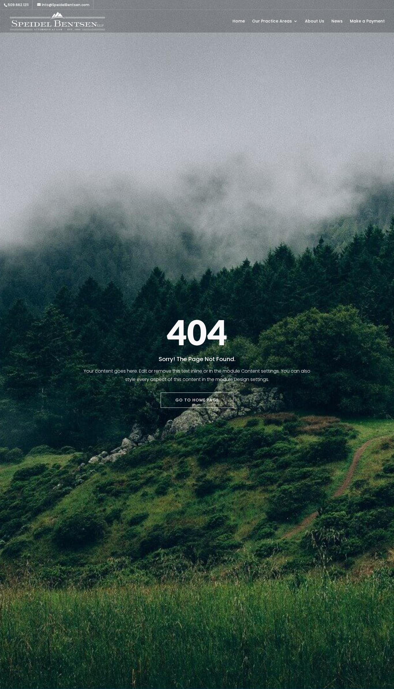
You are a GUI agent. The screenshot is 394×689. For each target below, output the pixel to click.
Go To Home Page (197, 400)
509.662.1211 (18, 4)
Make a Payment (367, 21)
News (337, 21)
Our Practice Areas (272, 21)
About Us (314, 21)
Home (238, 21)
